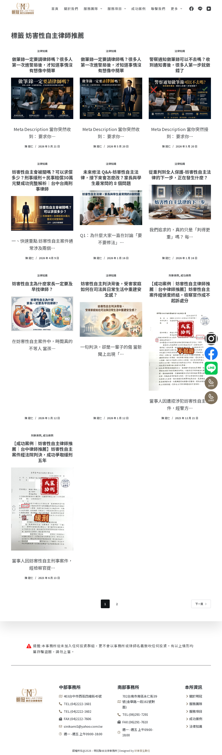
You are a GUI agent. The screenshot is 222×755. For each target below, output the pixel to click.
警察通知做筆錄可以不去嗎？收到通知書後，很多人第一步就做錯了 (179, 65)
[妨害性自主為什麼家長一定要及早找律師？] (42, 313)
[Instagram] (211, 338)
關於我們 (71, 8)
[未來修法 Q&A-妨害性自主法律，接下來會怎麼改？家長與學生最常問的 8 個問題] (111, 207)
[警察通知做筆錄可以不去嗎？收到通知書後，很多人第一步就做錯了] (180, 98)
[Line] (200, 9)
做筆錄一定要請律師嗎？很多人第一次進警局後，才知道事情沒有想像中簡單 (42, 65)
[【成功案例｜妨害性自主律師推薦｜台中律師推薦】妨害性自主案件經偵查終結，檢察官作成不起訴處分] (180, 349)
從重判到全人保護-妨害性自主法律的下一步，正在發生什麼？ (180, 175)
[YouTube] (209, 9)
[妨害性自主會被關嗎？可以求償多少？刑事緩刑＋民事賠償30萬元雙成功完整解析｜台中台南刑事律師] (42, 213)
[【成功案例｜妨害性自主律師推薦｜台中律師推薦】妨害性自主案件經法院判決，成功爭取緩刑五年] (42, 509)
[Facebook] (191, 9)
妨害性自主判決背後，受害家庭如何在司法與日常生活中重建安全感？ (111, 289)
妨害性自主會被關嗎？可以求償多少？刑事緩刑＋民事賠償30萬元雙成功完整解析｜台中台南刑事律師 (42, 180)
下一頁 (199, 604)
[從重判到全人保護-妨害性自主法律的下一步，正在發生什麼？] (180, 202)
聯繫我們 (158, 8)
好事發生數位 (142, 750)
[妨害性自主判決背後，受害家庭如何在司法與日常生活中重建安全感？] (111, 319)
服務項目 (115, 8)
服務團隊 (91, 8)
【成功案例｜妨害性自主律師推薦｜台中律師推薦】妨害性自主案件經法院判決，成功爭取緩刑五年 (42, 451)
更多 (174, 8)
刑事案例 (174, 275)
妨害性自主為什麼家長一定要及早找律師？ (42, 286)
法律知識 (42, 51)
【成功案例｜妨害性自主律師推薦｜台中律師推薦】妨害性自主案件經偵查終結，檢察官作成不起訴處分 (179, 292)
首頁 (55, 8)
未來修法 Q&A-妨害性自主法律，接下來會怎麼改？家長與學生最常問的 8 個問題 (111, 177)
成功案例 (138, 8)
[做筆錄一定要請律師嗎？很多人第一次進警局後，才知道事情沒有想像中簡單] (42, 98)
